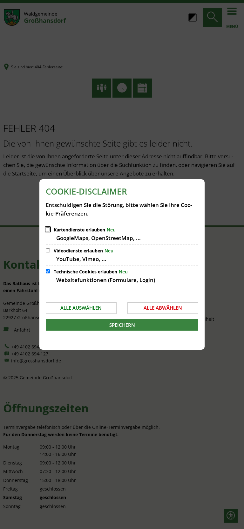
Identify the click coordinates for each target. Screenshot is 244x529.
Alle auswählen (81, 308)
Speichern (122, 325)
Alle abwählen (163, 308)
